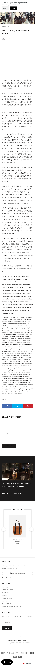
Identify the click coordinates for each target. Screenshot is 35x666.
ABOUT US (5, 587)
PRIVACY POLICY (6, 604)
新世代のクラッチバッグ (11, 493)
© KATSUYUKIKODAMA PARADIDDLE (17, 640)
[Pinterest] (14, 577)
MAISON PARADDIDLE (8, 589)
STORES (4, 595)
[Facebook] (2, 577)
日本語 (20, 637)
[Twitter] (6, 577)
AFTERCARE (5, 592)
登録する (7, 628)
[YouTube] (18, 577)
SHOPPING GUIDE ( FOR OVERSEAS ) (12, 606)
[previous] (4, 529)
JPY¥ (13, 637)
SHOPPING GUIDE (7, 598)
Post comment (9, 446)
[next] (31, 529)
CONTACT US (5, 601)
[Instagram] (10, 577)
